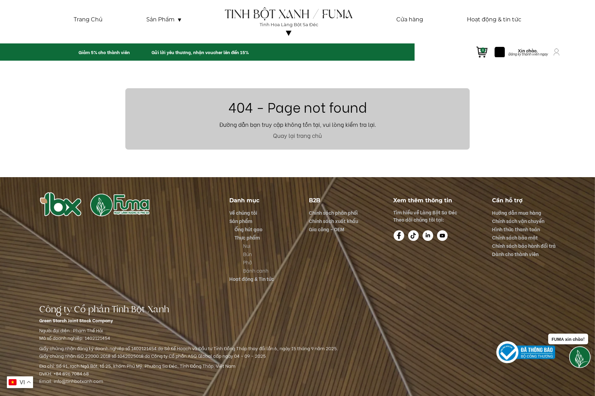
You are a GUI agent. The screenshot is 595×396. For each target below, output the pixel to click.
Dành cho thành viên (515, 253)
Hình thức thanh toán (516, 229)
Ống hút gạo (248, 229)
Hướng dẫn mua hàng (516, 212)
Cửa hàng (409, 19)
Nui (246, 245)
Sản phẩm (240, 220)
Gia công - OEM (326, 229)
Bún (247, 253)
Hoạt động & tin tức (494, 19)
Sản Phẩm (160, 19)
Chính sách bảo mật (515, 237)
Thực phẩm (247, 237)
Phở (247, 262)
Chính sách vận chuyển (518, 220)
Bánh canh (256, 270)
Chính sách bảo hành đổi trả (524, 245)
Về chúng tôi (289, 39)
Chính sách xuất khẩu (333, 220)
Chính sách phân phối (333, 212)
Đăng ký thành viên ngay (528, 54)
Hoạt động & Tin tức (251, 278)
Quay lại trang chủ (297, 135)
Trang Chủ (88, 19)
